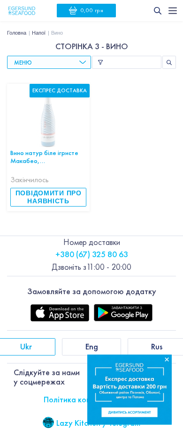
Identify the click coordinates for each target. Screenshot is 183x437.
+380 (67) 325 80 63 (91, 254)
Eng (91, 346)
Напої (39, 33)
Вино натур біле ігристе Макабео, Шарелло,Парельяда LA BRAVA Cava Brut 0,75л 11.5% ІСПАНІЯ (45, 156)
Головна (16, 33)
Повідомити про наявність (48, 197)
